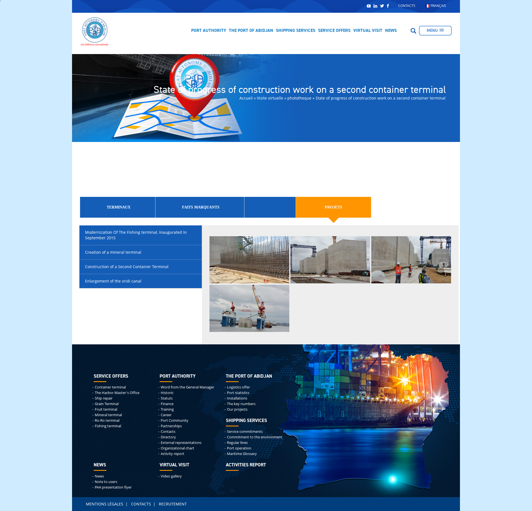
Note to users (106, 481)
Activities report (246, 465)
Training (167, 409)
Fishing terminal (108, 426)
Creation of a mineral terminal (113, 252)
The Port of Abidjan (251, 31)
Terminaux (119, 207)
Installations (237, 398)
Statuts (167, 398)
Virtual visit (367, 31)
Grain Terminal (107, 403)
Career (166, 415)
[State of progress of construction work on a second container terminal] (249, 259)
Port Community (174, 420)
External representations (181, 442)
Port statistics (238, 392)
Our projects (237, 409)
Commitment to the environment (254, 437)
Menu (432, 31)
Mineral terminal (108, 415)
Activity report (172, 453)
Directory (168, 437)
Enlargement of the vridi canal (113, 281)
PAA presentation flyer (113, 487)
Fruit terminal (106, 409)
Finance (167, 403)
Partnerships (171, 426)
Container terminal (110, 387)
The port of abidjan (249, 376)
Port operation (239, 448)
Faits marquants (200, 207)
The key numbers (241, 403)
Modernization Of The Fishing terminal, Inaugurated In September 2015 (136, 235)
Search (413, 31)
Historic (167, 392)
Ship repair (103, 398)
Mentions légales (104, 504)
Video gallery (171, 476)
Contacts (406, 5)
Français (438, 5)
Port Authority (208, 31)
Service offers (334, 31)
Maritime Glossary (242, 453)
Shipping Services (295, 31)
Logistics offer (238, 387)
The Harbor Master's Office (117, 392)
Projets (333, 207)
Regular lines (237, 442)
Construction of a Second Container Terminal (126, 266)
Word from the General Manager (187, 387)
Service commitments (245, 431)
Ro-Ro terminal (107, 420)
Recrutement (173, 504)
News (391, 31)
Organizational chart (177, 448)
